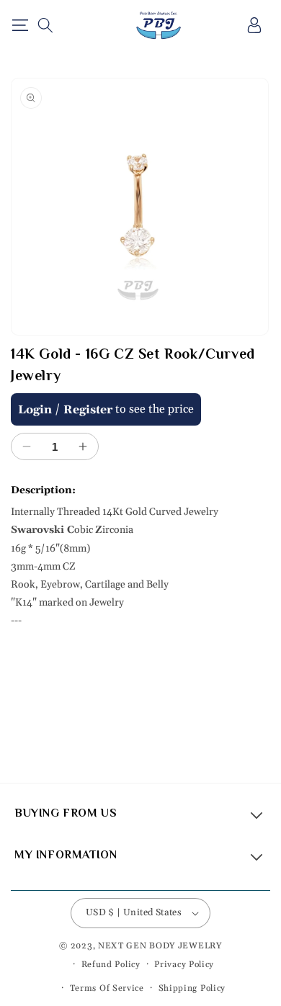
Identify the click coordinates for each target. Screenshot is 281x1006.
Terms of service (107, 988)
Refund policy (110, 964)
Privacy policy (184, 964)
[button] (20, 25)
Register (87, 410)
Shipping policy (192, 988)
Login (35, 410)
